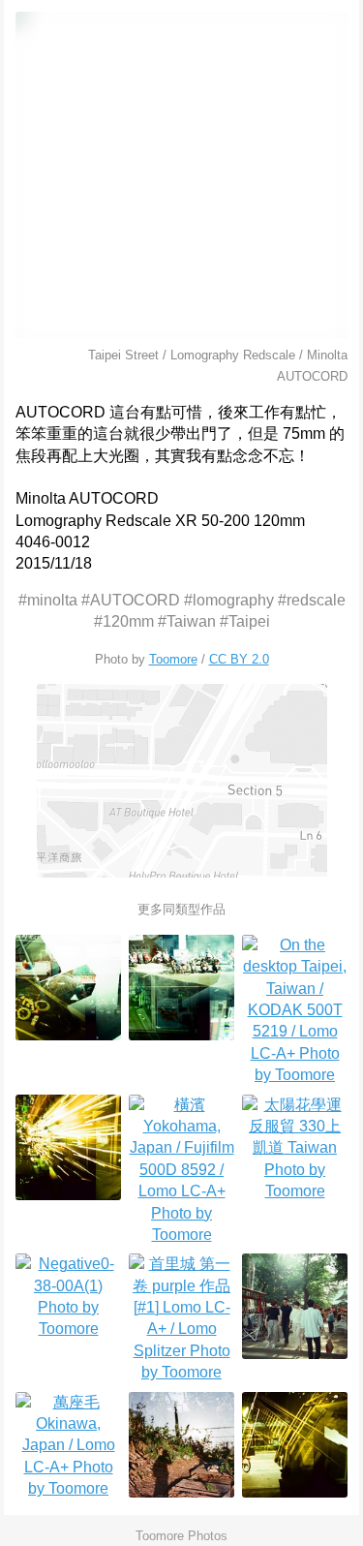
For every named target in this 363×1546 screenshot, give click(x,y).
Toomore (173, 659)
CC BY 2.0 (239, 659)
